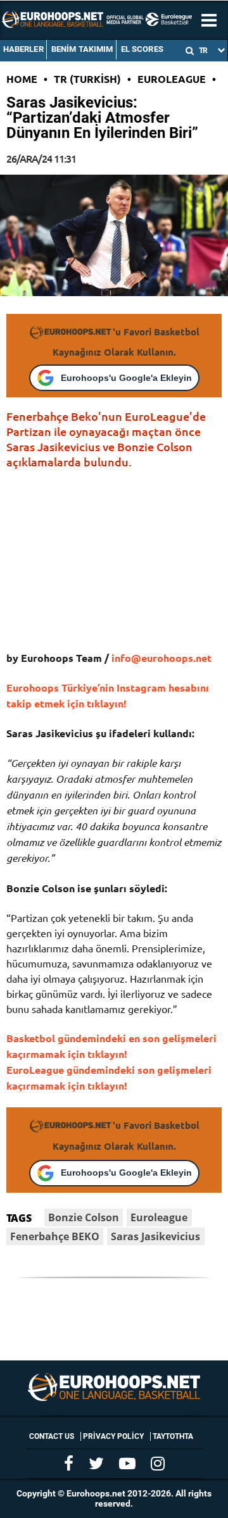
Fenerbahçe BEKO (54, 1236)
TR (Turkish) (87, 78)
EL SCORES (142, 49)
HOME (21, 78)
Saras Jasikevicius (155, 1236)
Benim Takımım (82, 49)
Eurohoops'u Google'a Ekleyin (126, 378)
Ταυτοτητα (173, 1436)
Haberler (23, 49)
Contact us (51, 1436)
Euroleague (171, 78)
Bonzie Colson (83, 1217)
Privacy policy (113, 1436)
